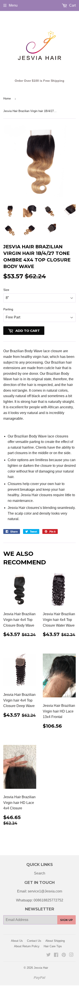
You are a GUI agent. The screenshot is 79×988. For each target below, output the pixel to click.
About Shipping (55, 940)
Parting (8, 309)
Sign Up (66, 920)
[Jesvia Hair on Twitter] (48, 955)
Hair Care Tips (53, 946)
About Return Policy (27, 946)
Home (7, 98)
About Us (17, 940)
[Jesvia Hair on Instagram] (71, 955)
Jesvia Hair (41, 967)
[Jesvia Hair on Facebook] (56, 955)
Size (6, 289)
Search (39, 873)
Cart (72, 5)
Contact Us (34, 940)
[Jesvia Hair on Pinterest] (63, 955)
